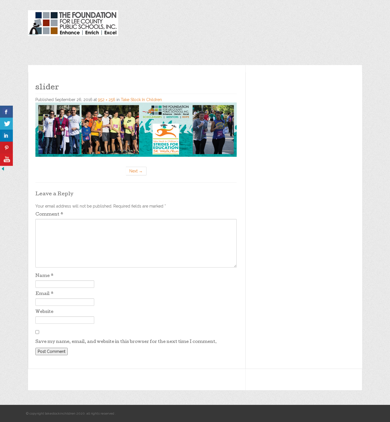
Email (44, 294)
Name (44, 276)
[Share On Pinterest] (6, 148)
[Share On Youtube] (6, 160)
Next (136, 171)
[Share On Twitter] (6, 124)
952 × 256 (106, 99)
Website (44, 312)
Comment (49, 214)
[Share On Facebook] (6, 112)
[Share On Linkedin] (6, 136)
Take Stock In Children (141, 99)
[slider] (136, 129)
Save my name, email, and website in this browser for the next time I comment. (126, 342)
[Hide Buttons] (3, 168)
